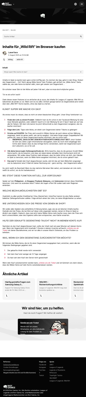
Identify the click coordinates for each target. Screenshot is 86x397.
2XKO (51, 365)
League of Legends (56, 367)
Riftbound (53, 373)
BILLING (13, 30)
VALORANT (53, 378)
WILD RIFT (6, 30)
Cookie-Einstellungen (10, 367)
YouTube (42, 370)
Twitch (41, 375)
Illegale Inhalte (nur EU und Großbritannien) (19, 373)
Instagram (42, 367)
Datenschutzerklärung (11, 365)
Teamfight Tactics (56, 375)
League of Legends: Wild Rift (60, 381)
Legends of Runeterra (57, 370)
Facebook (42, 365)
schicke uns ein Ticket (47, 263)
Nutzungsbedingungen (11, 370)
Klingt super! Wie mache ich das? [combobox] (15, 72)
